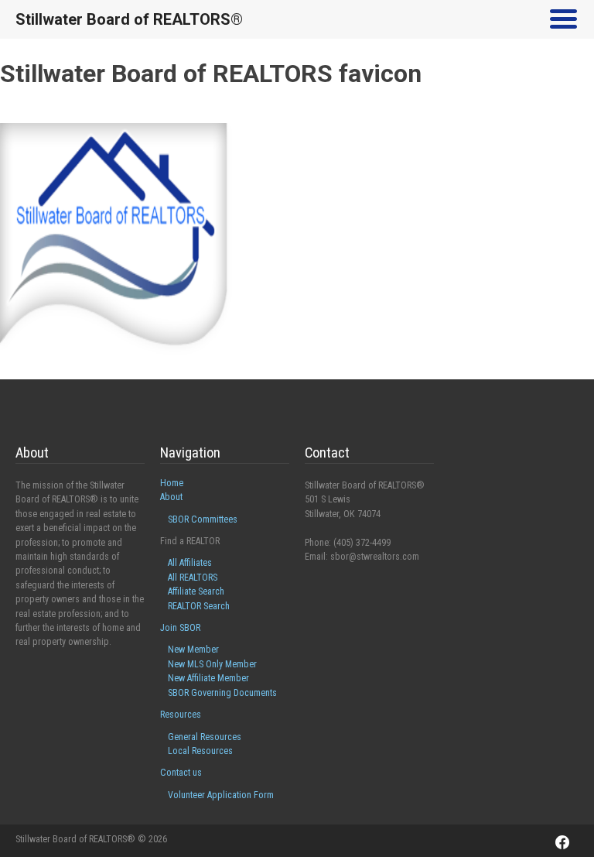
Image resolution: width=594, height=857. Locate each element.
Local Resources (200, 751)
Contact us (181, 772)
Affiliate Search (196, 591)
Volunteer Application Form (221, 795)
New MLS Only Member (212, 664)
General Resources (204, 737)
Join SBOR (180, 627)
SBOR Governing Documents (222, 692)
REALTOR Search (199, 606)
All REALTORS (192, 577)
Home (171, 483)
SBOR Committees (202, 519)
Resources (180, 714)
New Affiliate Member (208, 678)
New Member (193, 649)
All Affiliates (190, 562)
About (171, 497)
